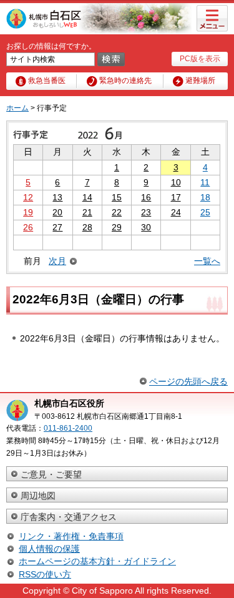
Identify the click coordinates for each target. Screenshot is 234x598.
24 (176, 212)
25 (205, 212)
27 (57, 227)
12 (28, 197)
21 (87, 212)
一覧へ (207, 261)
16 (146, 197)
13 (57, 197)
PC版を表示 (200, 58)
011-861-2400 (68, 428)
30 (146, 227)
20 (57, 212)
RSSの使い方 (45, 574)
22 (117, 212)
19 (28, 212)
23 (146, 212)
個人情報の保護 (49, 549)
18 (205, 197)
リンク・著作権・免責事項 (71, 536)
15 (117, 197)
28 (87, 227)
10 (176, 182)
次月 (57, 261)
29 (117, 227)
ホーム (17, 108)
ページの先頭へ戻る (188, 381)
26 (28, 227)
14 (87, 197)
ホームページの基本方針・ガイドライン (97, 561)
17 (176, 197)
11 (205, 182)
